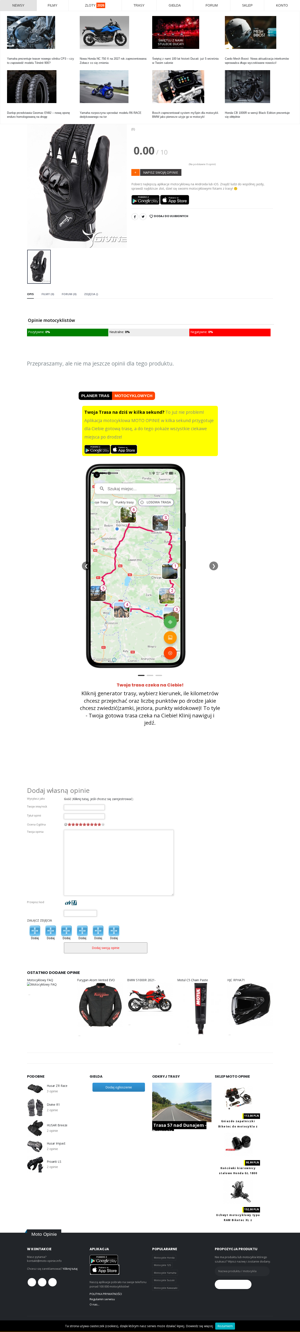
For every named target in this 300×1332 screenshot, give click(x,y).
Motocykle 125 (162, 1265)
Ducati (156, 54)
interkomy (231, 54)
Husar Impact (56, 1143)
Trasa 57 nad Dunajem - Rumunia (179, 1128)
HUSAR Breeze (57, 1125)
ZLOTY (94, 5)
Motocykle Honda (164, 1257)
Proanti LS (54, 1162)
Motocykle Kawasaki (165, 1287)
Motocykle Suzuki (164, 1280)
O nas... (94, 1304)
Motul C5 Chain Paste (192, 980)
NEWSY (18, 5)
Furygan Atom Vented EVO (96, 980)
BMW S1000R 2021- (141, 980)
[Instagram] (52, 1282)
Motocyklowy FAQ (40, 980)
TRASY (139, 5)
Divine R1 (53, 1105)
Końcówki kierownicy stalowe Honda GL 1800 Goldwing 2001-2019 (238, 1173)
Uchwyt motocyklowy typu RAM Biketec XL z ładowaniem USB (238, 1220)
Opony (11, 109)
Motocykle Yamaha (165, 1272)
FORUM (212, 5)
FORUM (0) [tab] (69, 294)
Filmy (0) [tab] (48, 294)
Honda (84, 54)
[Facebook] (134, 216)
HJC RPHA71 (236, 980)
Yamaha (12, 54)
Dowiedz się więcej (199, 1326)
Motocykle (158, 109)
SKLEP (247, 5)
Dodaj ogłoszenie (118, 1087)
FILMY (52, 5)
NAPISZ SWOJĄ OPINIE (160, 172)
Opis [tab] (30, 294)
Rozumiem (225, 1326)
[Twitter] (142, 216)
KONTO (282, 5)
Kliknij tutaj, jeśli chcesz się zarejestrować (102, 799)
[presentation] (34, 175)
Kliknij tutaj (70, 1269)
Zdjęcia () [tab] (91, 294)
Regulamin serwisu (102, 1299)
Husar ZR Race (57, 1086)
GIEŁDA (175, 5)
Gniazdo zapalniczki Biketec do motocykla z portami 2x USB (238, 1126)
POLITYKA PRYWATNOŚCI (106, 1294)
